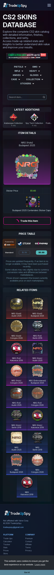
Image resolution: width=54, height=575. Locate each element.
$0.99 (41, 252)
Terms (28, 547)
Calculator (7, 541)
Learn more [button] (40, 564)
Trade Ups (7, 538)
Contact (28, 541)
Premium (29, 538)
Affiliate (28, 544)
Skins (5, 553)
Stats (5, 547)
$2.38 (24, 252)
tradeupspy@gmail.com (13, 527)
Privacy (28, 550)
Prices (6, 550)
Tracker (6, 544)
